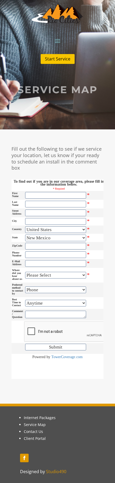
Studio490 (56, 471)
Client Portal (35, 438)
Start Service (57, 59)
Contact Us (33, 431)
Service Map (35, 424)
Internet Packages (40, 417)
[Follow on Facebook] (24, 458)
